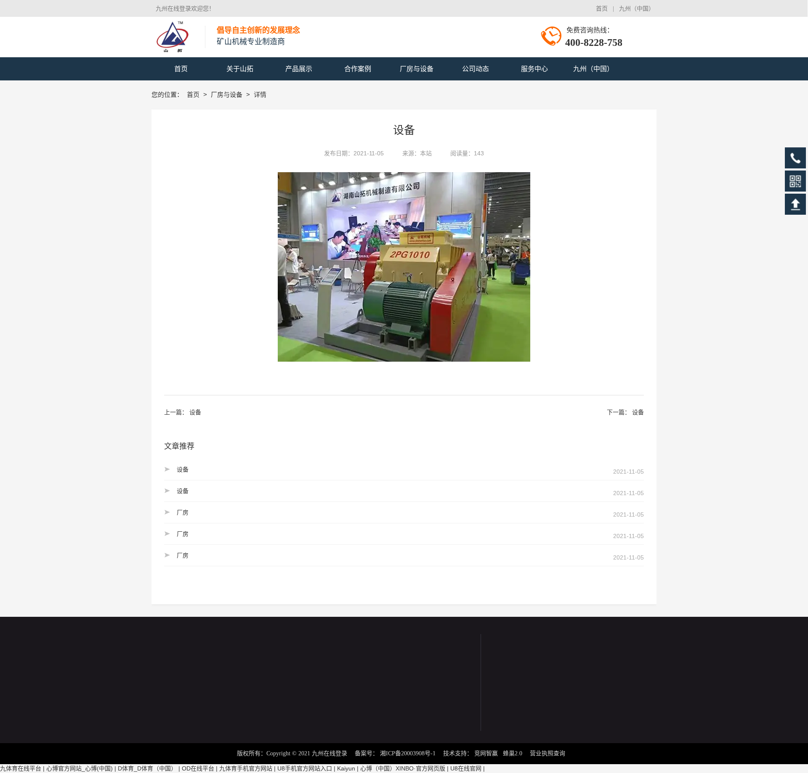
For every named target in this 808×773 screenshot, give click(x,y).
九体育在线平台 (20, 768)
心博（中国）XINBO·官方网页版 (402, 768)
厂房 (183, 512)
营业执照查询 (547, 753)
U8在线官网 (465, 768)
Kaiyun (346, 768)
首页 (602, 8)
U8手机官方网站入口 (304, 768)
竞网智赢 (486, 753)
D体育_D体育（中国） (147, 768)
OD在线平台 (198, 768)
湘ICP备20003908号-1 (408, 753)
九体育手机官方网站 (245, 768)
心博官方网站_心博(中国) (79, 768)
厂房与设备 (227, 94)
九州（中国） (635, 8)
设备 (195, 412)
